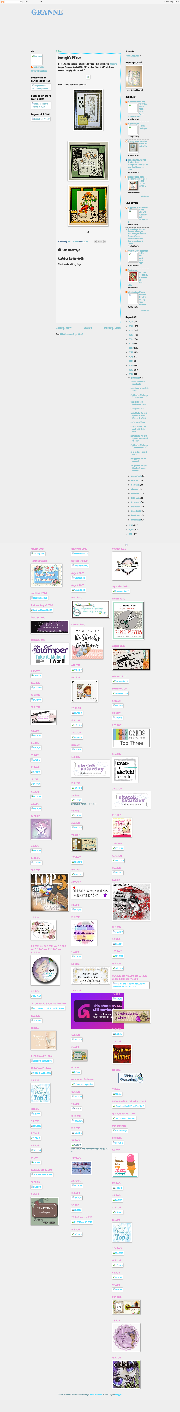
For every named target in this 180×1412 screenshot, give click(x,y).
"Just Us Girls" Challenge (138, 251)
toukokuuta (136, 502)
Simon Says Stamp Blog (137, 160)
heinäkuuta (136, 493)
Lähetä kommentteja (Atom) (71, 334)
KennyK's (113, 64)
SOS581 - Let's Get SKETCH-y (142, 183)
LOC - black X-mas (138, 422)
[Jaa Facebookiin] (102, 241)
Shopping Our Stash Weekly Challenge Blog (137, 178)
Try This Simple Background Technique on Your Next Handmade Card (138, 166)
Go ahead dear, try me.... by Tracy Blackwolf (142, 299)
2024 (131, 330)
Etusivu (88, 328)
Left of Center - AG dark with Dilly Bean (138, 429)
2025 (131, 326)
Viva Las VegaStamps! (136, 292)
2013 (131, 525)
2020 (131, 348)
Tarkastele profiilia (39, 71)
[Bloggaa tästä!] (97, 241)
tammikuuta (136, 520)
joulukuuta (135, 378)
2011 (131, 534)
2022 (131, 339)
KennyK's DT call (137, 408)
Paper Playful (133, 123)
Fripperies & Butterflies (138, 207)
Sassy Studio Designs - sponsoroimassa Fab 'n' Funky (139, 438)
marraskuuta (136, 476)
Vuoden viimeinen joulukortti (138, 382)
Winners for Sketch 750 (143, 144)
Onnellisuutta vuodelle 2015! (140, 389)
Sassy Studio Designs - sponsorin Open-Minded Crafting (139, 415)
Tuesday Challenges (143, 127)
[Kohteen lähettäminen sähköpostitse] (95, 241)
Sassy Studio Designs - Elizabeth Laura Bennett (139, 468)
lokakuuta (135, 480)
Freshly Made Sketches (137, 141)
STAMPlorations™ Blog (136, 101)
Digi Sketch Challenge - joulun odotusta (139, 446)
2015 (131, 370)
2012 (131, 529)
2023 (131, 335)
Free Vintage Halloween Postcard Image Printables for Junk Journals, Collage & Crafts (137, 238)
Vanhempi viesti (112, 328)
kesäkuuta (135, 498)
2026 (131, 321)
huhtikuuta (136, 506)
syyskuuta (135, 485)
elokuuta (135, 489)
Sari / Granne (39, 67)
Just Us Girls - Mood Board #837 (141, 258)
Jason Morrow (96, 1394)
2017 (131, 361)
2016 (131, 365)
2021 (131, 343)
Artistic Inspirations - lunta (139, 453)
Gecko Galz (132, 270)
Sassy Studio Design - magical (139, 460)
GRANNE (47, 11)
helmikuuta (136, 515)
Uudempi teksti (64, 328)
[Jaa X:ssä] (100, 241)
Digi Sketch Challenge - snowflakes (139, 396)
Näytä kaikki (145, 196)
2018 (131, 356)
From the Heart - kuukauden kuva (138, 403)
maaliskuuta (136, 511)
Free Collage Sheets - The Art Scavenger (136, 230)
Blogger (118, 1394)
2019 (131, 352)
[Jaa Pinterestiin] (104, 241)
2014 (131, 374)
